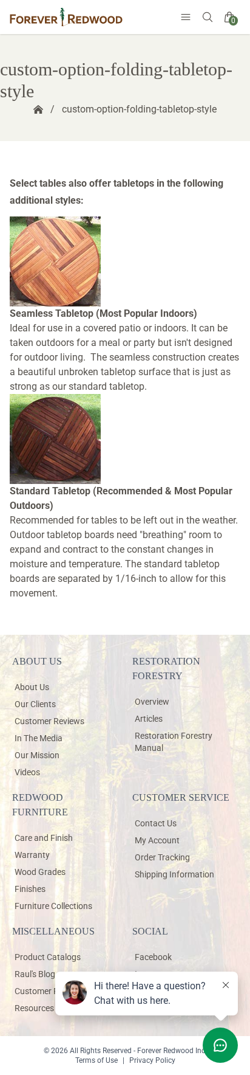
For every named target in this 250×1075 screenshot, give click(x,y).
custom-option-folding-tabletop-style (139, 109)
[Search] (207, 17)
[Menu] (186, 17)
